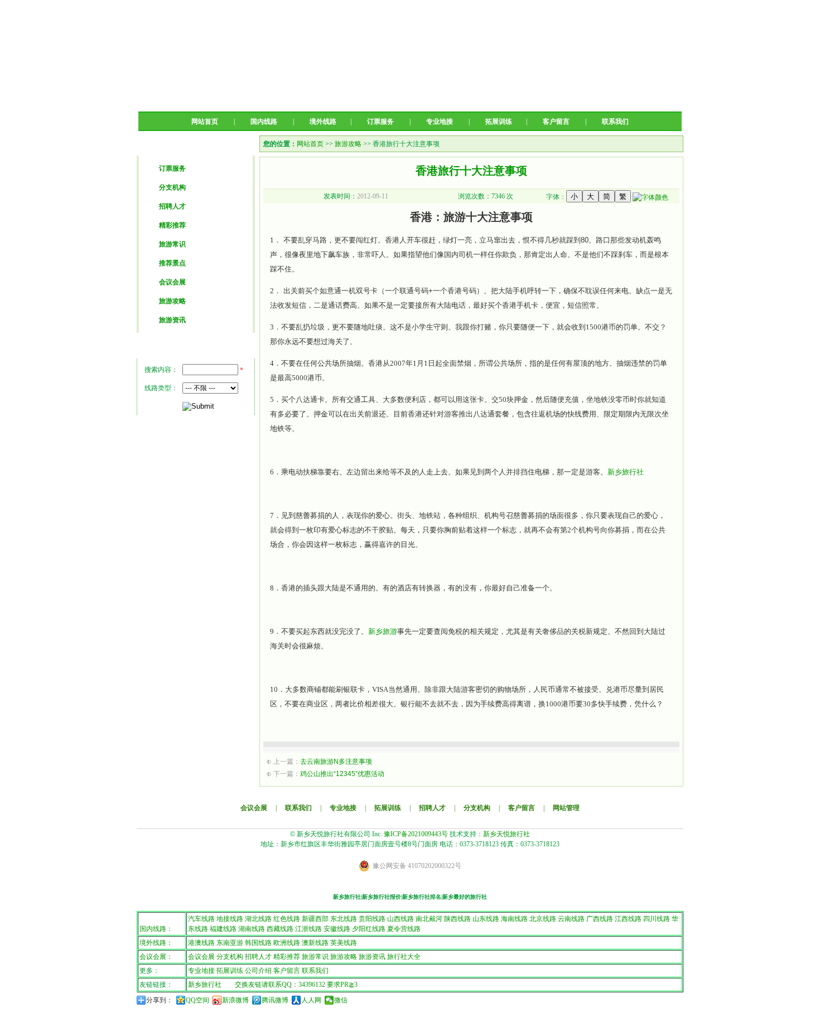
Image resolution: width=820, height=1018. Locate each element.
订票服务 (380, 121)
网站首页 (204, 121)
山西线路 (400, 919)
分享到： (159, 1000)
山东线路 (485, 919)
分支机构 (172, 187)
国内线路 (263, 121)
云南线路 (571, 919)
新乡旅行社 (625, 472)
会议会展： (156, 957)
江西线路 (628, 919)
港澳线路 (201, 943)
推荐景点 (172, 263)
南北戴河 (429, 919)
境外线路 (323, 121)
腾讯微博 (275, 1000)
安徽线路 (337, 929)
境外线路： (156, 943)
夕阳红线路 (368, 929)
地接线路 (229, 919)
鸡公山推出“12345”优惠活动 (342, 774)
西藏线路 (280, 929)
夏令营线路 (404, 929)
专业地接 (439, 121)
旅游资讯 (172, 320)
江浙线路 (308, 929)
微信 (341, 1000)
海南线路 (514, 919)
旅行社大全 (404, 957)
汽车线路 (201, 919)
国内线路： (156, 929)
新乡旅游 (382, 631)
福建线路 (223, 929)
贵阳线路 (372, 919)
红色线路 (286, 919)
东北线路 (343, 919)
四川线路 (656, 919)
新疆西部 (315, 919)
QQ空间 (197, 1000)
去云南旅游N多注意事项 (336, 761)
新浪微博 (235, 1000)
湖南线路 (251, 929)
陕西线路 (457, 919)
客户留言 (556, 121)
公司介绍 (258, 971)
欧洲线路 (286, 943)
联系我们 (615, 121)
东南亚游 (229, 943)
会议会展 (172, 282)
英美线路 (343, 943)
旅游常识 (172, 244)
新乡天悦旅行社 (506, 834)
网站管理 (566, 808)
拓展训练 (498, 121)
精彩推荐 (172, 225)
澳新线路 (315, 943)
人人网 (311, 1000)
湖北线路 (258, 919)
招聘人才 (172, 206)
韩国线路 (258, 943)
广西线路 (599, 919)
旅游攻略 (172, 301)
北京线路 (542, 919)
